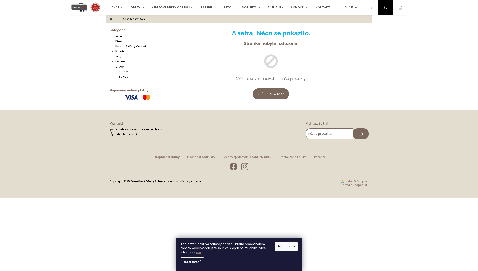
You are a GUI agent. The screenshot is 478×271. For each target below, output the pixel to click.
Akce (118, 36)
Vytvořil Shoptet (357, 181)
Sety (118, 56)
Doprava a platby (167, 157)
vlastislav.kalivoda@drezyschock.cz (140, 129)
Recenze (320, 157)
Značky (120, 67)
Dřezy (119, 41)
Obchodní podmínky (201, 157)
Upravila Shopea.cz (354, 185)
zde (198, 252)
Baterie (120, 51)
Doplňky (120, 61)
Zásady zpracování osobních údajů (247, 157)
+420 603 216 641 (126, 134)
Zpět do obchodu (271, 93)
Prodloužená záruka (293, 157)
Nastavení (192, 262)
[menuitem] (117, 7)
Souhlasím (286, 246)
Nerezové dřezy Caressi (130, 46)
